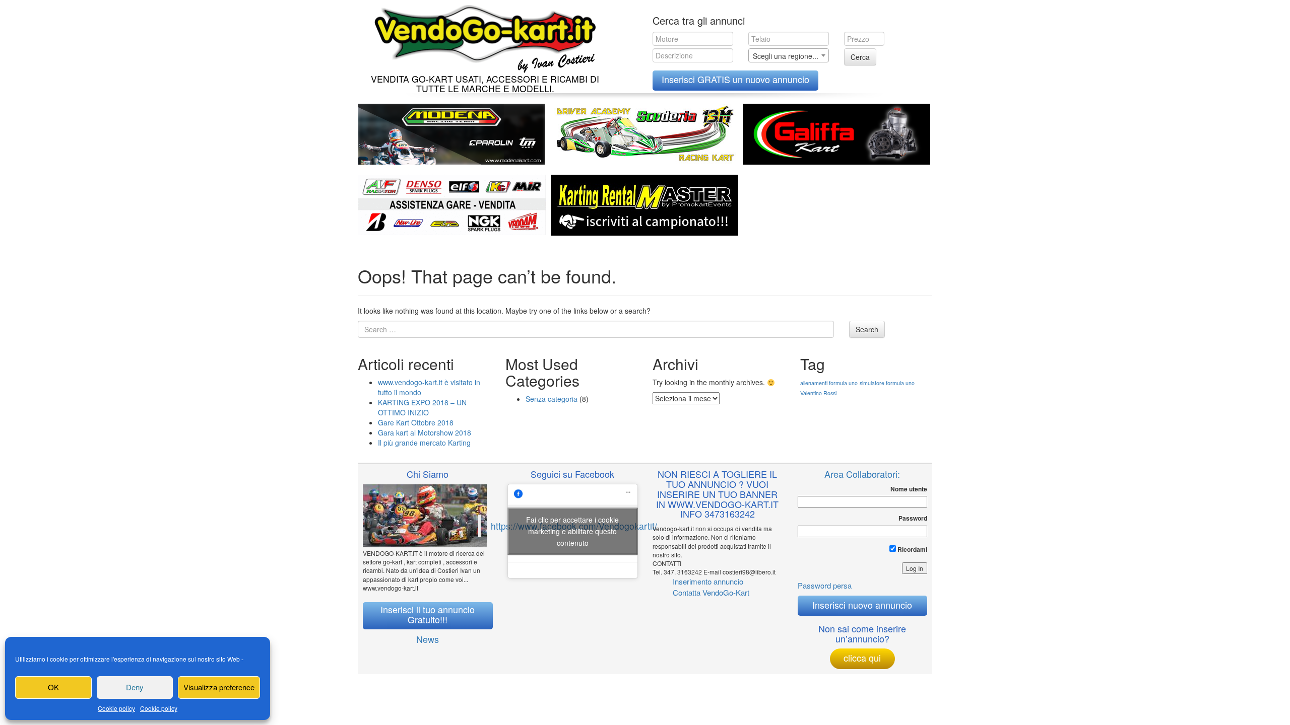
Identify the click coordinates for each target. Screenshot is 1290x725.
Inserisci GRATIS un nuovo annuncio (735, 79)
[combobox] (788, 55)
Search (867, 329)
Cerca (860, 57)
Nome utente (908, 489)
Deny (135, 687)
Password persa (825, 585)
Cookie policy (116, 708)
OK (53, 687)
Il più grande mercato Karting (424, 443)
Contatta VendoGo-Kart (711, 592)
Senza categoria (551, 399)
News (427, 638)
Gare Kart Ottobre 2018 (416, 422)
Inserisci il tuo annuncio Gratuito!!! (427, 614)
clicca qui (862, 657)
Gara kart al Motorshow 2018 (424, 432)
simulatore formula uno (887, 383)
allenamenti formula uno (829, 383)
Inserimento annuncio (708, 581)
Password (912, 518)
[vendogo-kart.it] (482, 36)
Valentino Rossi (818, 393)
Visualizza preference (218, 687)
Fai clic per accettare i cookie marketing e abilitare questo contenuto (572, 530)
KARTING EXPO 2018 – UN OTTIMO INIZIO (422, 407)
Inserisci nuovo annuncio (862, 604)
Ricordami (911, 549)
